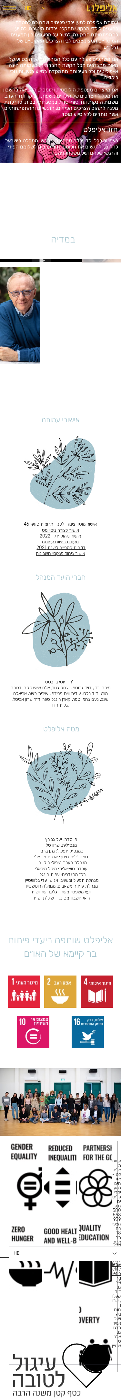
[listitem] (60, 484)
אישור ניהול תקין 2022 (60, 536)
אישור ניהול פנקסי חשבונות (60, 553)
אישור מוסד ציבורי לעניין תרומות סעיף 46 (60, 524)
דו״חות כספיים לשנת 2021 (61, 547)
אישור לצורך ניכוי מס (60, 530)
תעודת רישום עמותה (60, 542)
